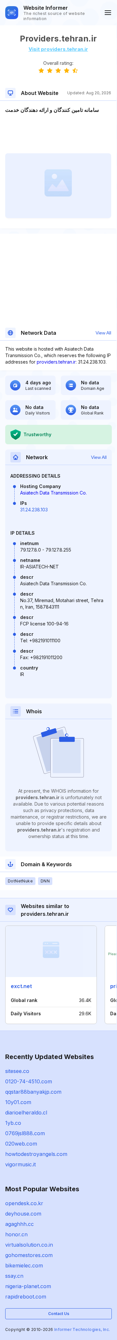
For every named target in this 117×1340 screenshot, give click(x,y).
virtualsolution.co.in (29, 1244)
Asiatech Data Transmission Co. (53, 492)
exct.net (21, 986)
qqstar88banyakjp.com (33, 1092)
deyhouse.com (23, 1213)
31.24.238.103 (34, 509)
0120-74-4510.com (28, 1081)
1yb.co (13, 1123)
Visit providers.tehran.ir (58, 49)
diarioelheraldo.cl (26, 1112)
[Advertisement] (58, 133)
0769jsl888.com (25, 1133)
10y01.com (18, 1102)
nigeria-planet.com (28, 1286)
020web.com (21, 1143)
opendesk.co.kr (24, 1203)
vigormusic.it (20, 1164)
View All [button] (103, 332)
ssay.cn (14, 1276)
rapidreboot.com (25, 1296)
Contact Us (58, 1313)
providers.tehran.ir (56, 362)
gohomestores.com (29, 1255)
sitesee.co (17, 1071)
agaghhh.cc (19, 1224)
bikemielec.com (24, 1265)
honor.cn (16, 1234)
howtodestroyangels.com (36, 1154)
